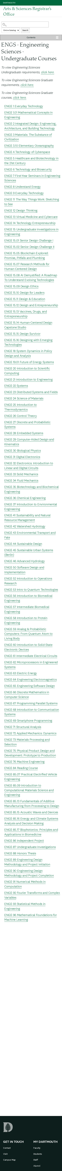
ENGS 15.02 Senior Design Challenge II (29, 247)
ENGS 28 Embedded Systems (23, 433)
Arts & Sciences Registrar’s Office (27, 11)
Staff (35, 1159)
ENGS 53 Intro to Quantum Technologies (31, 589)
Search (25, 30)
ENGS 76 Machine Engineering (24, 762)
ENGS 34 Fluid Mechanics (21, 480)
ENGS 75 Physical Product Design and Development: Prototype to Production (30, 753)
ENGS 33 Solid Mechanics (21, 474)
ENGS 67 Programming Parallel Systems (30, 703)
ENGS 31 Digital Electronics (22, 457)
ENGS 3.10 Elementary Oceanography (29, 146)
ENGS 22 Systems (16, 386)
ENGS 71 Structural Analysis (22, 727)
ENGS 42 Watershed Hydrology (24, 526)
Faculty (36, 1147)
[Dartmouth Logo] (9, 2)
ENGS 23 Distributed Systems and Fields (31, 392)
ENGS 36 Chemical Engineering (25, 498)
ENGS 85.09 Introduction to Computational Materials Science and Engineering (29, 790)
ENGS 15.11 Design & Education (24, 299)
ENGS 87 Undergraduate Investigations (30, 847)
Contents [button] (31, 37)
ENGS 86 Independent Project (24, 840)
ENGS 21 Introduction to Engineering (28, 379)
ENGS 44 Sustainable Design (23, 544)
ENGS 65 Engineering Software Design (29, 686)
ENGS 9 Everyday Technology (24, 193)
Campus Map (9, 1159)
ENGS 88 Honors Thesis (20, 853)
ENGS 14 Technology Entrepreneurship (29, 223)
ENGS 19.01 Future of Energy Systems (29, 362)
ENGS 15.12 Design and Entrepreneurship (31, 305)
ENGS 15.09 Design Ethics (21, 286)
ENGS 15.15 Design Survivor (22, 334)
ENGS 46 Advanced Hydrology (24, 561)
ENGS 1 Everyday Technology (23, 106)
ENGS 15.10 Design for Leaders (24, 292)
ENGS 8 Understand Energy (22, 187)
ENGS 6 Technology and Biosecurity (28, 169)
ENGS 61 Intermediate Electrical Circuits (30, 656)
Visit (5, 1153)
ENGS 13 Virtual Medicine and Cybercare (31, 217)
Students (37, 1153)
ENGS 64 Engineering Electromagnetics (30, 679)
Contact (7, 1147)
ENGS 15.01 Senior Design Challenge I (28, 240)
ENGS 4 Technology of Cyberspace (27, 152)
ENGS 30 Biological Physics (22, 450)
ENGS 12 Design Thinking (20, 210)
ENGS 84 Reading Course (21, 768)
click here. (47, 72)
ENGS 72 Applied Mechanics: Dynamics (30, 733)
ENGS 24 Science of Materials (23, 398)
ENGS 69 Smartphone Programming (28, 720)
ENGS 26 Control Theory (20, 416)
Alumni (36, 1165)
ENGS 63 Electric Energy (20, 673)
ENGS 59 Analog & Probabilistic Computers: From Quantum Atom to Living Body (28, 634)
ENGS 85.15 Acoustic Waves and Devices (31, 812)
